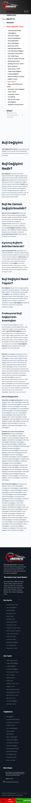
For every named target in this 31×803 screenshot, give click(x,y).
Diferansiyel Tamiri (14, 61)
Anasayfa (11, 11)
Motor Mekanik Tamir (15, 26)
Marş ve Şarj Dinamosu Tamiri (15, 85)
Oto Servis (11, 19)
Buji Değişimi (12, 82)
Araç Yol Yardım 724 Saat (16, 59)
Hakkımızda (11, 15)
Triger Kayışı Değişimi (14, 71)
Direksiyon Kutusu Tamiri (16, 64)
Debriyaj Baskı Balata (14, 48)
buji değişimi (21, 188)
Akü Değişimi (12, 102)
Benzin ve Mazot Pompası (16, 76)
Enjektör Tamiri (12, 79)
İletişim (10, 111)
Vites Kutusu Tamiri (14, 69)
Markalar (10, 22)
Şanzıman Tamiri (13, 46)
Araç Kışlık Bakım (13, 41)
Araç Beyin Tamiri (13, 94)
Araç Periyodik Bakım (14, 30)
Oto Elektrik (11, 97)
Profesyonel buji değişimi (10, 325)
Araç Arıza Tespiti (13, 36)
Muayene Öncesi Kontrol (15, 104)
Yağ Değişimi (12, 33)
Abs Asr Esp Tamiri (14, 99)
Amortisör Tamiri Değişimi (16, 89)
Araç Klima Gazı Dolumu (15, 53)
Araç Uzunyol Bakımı (14, 38)
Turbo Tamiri (12, 92)
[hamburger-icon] (26, 11)
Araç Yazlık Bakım (13, 43)
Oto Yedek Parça (13, 56)
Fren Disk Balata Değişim (16, 51)
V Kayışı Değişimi (13, 74)
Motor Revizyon (13, 66)
